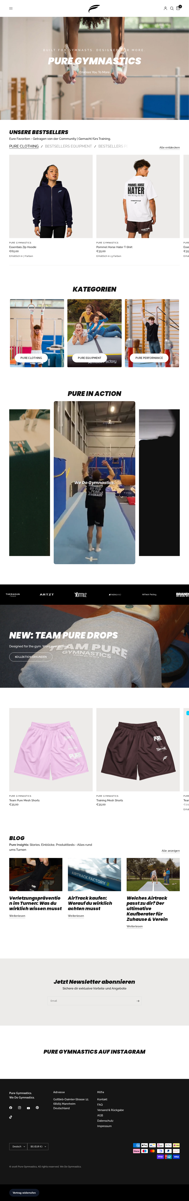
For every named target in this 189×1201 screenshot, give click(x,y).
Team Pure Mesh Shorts (24, 800)
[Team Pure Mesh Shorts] (51, 749)
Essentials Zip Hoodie (22, 247)
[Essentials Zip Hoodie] (51, 196)
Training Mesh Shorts (109, 800)
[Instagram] (22, 1108)
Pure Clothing (24, 146)
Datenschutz (105, 1120)
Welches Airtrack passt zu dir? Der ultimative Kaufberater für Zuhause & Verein (147, 908)
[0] (177, 8)
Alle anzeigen (171, 850)
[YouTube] (31, 1108)
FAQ (100, 1104)
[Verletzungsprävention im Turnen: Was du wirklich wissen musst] (35, 874)
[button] (30, 657)
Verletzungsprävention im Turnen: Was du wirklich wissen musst (35, 903)
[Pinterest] (40, 1107)
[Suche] (172, 8)
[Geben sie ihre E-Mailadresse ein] (138, 1000)
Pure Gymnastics (20, 243)
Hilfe (100, 1092)
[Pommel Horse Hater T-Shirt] (138, 196)
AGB (100, 1115)
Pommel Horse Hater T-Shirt (114, 247)
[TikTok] (13, 1117)
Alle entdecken (169, 147)
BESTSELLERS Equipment (68, 146)
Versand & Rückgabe (110, 1110)
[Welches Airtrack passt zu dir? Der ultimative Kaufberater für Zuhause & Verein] (153, 874)
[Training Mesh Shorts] (138, 749)
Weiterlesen (17, 916)
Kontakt (102, 1099)
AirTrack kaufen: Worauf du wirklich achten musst (90, 903)
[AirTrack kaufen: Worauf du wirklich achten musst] (94, 874)
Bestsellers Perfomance (123, 146)
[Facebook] (13, 1108)
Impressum (104, 1126)
